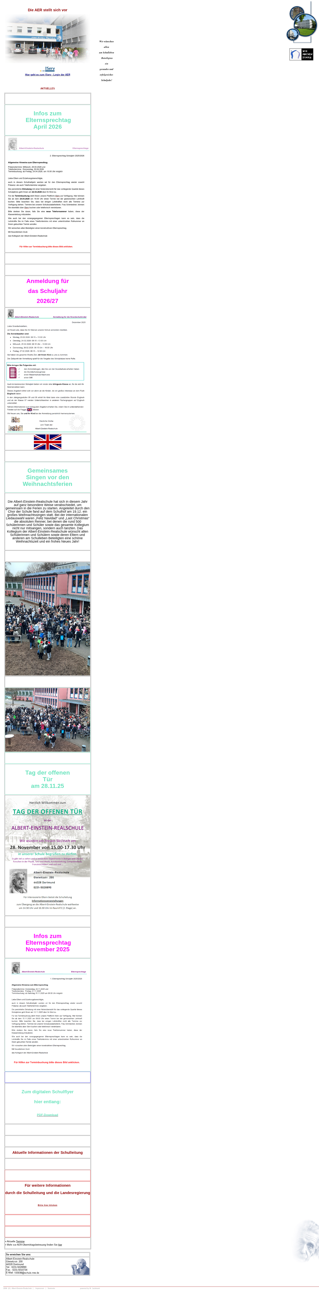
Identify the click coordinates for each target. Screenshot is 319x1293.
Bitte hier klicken (47, 1205)
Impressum (39, 1288)
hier (60, 1244)
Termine (20, 1241)
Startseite (51, 1288)
